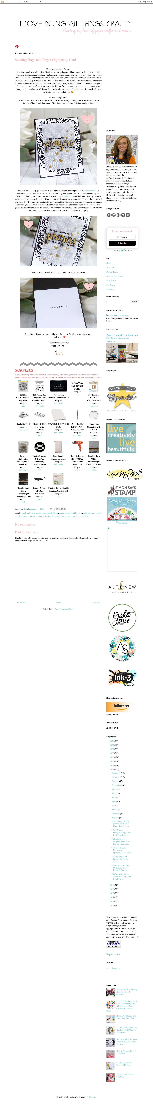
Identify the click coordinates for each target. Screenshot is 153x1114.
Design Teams (112, 271)
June (114, 797)
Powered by (116, 250)
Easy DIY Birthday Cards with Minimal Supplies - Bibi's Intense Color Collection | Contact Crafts (122, 1006)
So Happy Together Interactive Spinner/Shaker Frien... (122, 850)
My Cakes (110, 285)
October (115, 781)
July (114, 793)
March (115, 809)
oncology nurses (37, 516)
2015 (112, 893)
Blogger (92, 1097)
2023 (112, 749)
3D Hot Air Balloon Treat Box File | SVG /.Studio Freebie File (127, 1030)
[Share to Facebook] (62, 509)
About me (110, 267)
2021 (112, 757)
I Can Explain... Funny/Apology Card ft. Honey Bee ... (121, 832)
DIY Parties (111, 280)
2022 (112, 753)
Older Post (96, 602)
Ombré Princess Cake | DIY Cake (125, 1052)
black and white (28, 512)
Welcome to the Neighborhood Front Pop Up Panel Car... (121, 841)
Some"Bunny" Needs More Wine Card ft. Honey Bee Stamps (120, 824)
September (116, 785)
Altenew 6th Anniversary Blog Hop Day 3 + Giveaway (126, 992)
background (90, 190)
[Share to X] (60, 509)
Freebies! (110, 289)
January (115, 817)
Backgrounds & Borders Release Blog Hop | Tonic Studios (127, 1041)
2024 (112, 745)
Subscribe (122, 243)
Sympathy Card (82, 516)
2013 (112, 901)
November (116, 777)
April (114, 805)
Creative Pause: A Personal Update (123, 1063)
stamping (71, 516)
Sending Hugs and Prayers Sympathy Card (119, 859)
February (116, 813)
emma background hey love (70, 512)
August (115, 789)
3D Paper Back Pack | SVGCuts (125, 1075)
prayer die (66, 196)
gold (85, 512)
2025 (112, 741)
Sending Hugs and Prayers (56, 516)
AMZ (42, 406)
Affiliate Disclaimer (114, 276)
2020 (112, 761)
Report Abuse (113, 954)
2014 (112, 897)
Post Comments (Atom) (64, 609)
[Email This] (55, 509)
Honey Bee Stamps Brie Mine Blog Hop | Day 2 (126, 1016)
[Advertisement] (122, 88)
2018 (112, 769)
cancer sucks (41, 512)
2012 (112, 905)
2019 (112, 765)
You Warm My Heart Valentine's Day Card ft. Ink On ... (121, 876)
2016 (112, 889)
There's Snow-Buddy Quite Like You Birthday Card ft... (120, 868)
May (114, 801)
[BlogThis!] (57, 509)
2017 (112, 885)
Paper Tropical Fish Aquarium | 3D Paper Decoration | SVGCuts (122, 338)
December (116, 773)
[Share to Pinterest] (64, 509)
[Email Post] (50, 508)
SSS (23, 406)
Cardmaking (53, 512)
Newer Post (21, 602)
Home (58, 602)
